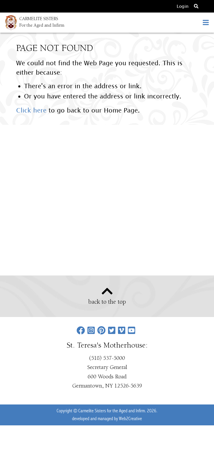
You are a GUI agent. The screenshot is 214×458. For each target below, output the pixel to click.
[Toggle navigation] (206, 22)
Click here (31, 110)
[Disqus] (107, 199)
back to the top (107, 302)
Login (183, 6)
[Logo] (8, 22)
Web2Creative (130, 418)
